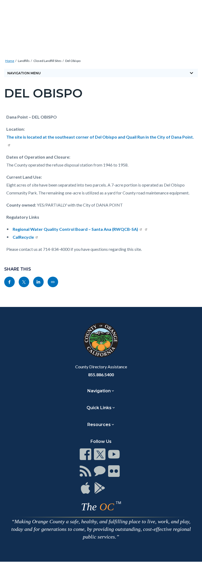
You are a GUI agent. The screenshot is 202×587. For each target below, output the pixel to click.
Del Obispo (72, 61)
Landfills (24, 61)
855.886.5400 (101, 374)
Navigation (99, 390)
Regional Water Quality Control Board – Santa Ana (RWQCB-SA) (75, 229)
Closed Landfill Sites (47, 61)
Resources (99, 424)
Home (9, 61)
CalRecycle (23, 236)
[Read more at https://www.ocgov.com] (101, 340)
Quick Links (99, 407)
